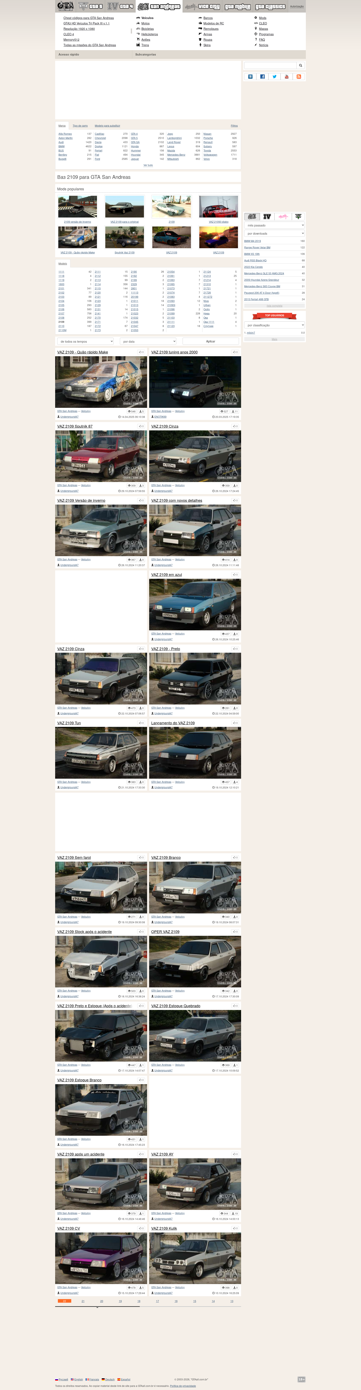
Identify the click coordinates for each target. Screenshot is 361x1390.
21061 (171, 275)
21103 (171, 317)
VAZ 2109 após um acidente (80, 1154)
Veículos (147, 18)
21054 (171, 271)
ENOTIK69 (160, 416)
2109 (172, 221)
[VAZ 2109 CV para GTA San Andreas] (101, 1258)
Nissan (207, 133)
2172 (98, 326)
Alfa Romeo (65, 133)
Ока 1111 (208, 321)
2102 (61, 292)
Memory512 (71, 39)
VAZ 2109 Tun (69, 723)
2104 (61, 301)
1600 (61, 284)
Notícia (263, 45)
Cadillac (99, 133)
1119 (61, 280)
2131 (98, 309)
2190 (134, 271)
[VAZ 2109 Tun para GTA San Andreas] (101, 752)
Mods (262, 18)
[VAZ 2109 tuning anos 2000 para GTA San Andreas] (195, 382)
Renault (207, 142)
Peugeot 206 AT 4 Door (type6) (261, 292)
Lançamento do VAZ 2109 (173, 723)
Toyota (207, 150)
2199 (134, 280)
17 (157, 1301)
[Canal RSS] (299, 76)
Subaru (207, 146)
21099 (171, 313)
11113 (134, 292)
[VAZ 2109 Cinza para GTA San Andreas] (195, 456)
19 (120, 1301)
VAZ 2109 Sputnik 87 (75, 426)
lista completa (274, 305)
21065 (171, 284)
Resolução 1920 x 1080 (79, 29)
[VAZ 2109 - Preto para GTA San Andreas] (195, 678)
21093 (171, 301)
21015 (134, 309)
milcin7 (251, 332)
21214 (207, 280)
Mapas (263, 29)
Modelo (62, 263)
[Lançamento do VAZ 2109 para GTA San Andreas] (195, 752)
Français (94, 1379)
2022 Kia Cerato (253, 266)
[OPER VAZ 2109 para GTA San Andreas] (195, 961)
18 (138, 1301)
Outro (206, 309)
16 (176, 1301)
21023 (134, 313)
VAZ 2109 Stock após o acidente (84, 932)
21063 (171, 280)
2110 (61, 326)
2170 (98, 317)
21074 (171, 292)
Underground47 (69, 416)
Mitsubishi (173, 158)
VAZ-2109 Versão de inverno (81, 500)
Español (125, 1379)
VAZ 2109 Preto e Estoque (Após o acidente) (94, 1006)
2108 (61, 317)
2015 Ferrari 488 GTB (256, 299)
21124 (207, 271)
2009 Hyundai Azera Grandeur (261, 279)
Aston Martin (65, 138)
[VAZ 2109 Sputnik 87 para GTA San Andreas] (101, 456)
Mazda (171, 150)
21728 (207, 292)
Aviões (145, 39)
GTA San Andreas (67, 411)
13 (231, 1301)
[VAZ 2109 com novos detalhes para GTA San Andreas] (195, 530)
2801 (134, 288)
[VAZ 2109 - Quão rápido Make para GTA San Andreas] (77, 237)
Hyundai (136, 154)
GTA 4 (134, 133)
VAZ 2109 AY (162, 1154)
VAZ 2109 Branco (166, 857)
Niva (206, 301)
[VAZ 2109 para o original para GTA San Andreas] (124, 207)
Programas (266, 34)
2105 (61, 305)
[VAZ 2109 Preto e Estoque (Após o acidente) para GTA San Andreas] (101, 1036)
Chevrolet (100, 138)
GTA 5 (134, 138)
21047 (134, 326)
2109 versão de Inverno (77, 221)
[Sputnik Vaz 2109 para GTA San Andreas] (124, 237)
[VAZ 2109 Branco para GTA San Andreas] (195, 887)
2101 (61, 288)
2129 (98, 305)
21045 (134, 321)
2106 (61, 309)
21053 (134, 330)
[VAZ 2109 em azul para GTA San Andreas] (195, 604)
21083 (171, 296)
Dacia (98, 142)
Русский (63, 1379)
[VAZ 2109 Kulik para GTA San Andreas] (195, 1258)
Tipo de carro (80, 125)
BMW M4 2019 (252, 241)
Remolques (211, 29)
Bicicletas (147, 29)
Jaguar (135, 158)
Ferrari (98, 150)
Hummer (136, 150)
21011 (134, 301)
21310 (207, 284)
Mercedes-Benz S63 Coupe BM (262, 286)
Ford (97, 158)
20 (101, 1301)
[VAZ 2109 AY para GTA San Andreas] (195, 1184)
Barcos (208, 18)
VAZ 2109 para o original (125, 221)
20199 (134, 296)
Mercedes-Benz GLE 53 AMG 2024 (264, 273)
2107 (61, 313)
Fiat (97, 154)
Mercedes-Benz (176, 154)
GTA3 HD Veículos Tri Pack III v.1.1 (87, 23)
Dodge (99, 146)
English (78, 1379)
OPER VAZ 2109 (165, 932)
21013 (134, 305)
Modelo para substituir (107, 125)
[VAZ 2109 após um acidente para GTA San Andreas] (101, 1184)
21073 (171, 288)
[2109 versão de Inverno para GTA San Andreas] (77, 207)
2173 (98, 330)
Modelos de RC (213, 23)
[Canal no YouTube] (287, 76)
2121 (98, 296)
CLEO (263, 23)
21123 (171, 326)
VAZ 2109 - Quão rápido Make (78, 252)
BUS (61, 150)
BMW (61, 146)
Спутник (208, 326)
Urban (207, 305)
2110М (62, 330)
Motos (145, 23)
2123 (98, 301)
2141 (98, 313)
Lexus (170, 146)
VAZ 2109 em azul (166, 574)
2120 (98, 292)
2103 (61, 296)
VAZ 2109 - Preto (165, 649)
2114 (98, 284)
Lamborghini (174, 138)
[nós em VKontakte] (250, 76)
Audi (61, 142)
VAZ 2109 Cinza (164, 426)
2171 (98, 321)
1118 (61, 275)
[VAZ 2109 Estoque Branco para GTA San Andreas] (101, 1110)
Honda (135, 146)
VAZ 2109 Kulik (164, 1228)
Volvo (206, 158)
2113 (98, 280)
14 (213, 1301)
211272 (207, 296)
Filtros (234, 125)
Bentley (62, 154)
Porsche (208, 138)
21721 (207, 288)
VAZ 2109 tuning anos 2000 (174, 352)
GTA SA (135, 142)
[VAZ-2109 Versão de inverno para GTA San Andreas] (101, 530)
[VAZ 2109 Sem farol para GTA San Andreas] (101, 887)
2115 (98, 288)
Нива (206, 313)
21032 (134, 317)
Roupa (207, 39)
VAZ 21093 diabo (219, 221)
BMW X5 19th (252, 254)
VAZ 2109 (171, 252)
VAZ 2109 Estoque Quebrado (175, 1006)
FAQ (262, 39)
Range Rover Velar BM (257, 247)
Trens (145, 45)
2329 (134, 284)
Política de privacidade (183, 1385)
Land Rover (174, 142)
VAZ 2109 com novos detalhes (176, 500)
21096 (171, 309)
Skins (207, 45)
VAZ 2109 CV (68, 1228)
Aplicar (210, 341)
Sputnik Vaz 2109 (125, 252)
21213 (207, 275)
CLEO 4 (69, 34)
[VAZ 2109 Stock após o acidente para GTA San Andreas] (101, 961)
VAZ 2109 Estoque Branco (79, 1080)
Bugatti (62, 158)
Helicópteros (149, 34)
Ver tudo (148, 165)
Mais (274, 339)
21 (83, 1301)
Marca (62, 125)
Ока (205, 317)
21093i (171, 305)
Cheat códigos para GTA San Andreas (89, 18)
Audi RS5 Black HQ (255, 260)
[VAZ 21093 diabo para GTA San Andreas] (218, 207)
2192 (134, 275)
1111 (61, 271)
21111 (171, 321)
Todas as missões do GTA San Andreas (90, 45)
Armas (207, 34)
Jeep (170, 133)
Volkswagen (210, 154)
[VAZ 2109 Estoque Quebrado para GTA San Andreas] (195, 1036)
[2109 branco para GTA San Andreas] (171, 207)
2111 (98, 271)
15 (194, 1301)
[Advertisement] (149, 90)
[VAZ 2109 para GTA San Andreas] (171, 237)
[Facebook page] (262, 76)
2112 (98, 275)
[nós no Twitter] (274, 76)
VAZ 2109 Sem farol (74, 857)
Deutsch (110, 1379)
